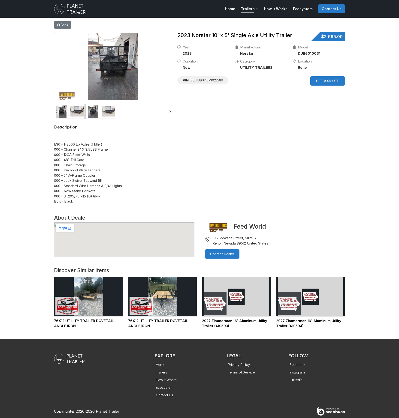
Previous (56, 111)
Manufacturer (251, 47)
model (303, 47)
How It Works (275, 9)
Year (186, 47)
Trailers (248, 9)
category (247, 61)
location (305, 61)
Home (230, 9)
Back (64, 25)
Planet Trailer (107, 411)
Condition (190, 61)
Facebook (297, 364)
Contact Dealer (222, 254)
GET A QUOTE (327, 81)
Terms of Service (241, 372)
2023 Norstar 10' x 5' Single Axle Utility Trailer (234, 35)
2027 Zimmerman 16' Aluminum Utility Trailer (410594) (308, 323)
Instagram (297, 372)
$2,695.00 (332, 36)
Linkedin (296, 380)
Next (170, 111)
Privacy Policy (239, 364)
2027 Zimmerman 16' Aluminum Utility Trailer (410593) (234, 323)
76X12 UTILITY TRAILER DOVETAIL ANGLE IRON (84, 323)
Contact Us (332, 9)
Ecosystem (303, 9)
